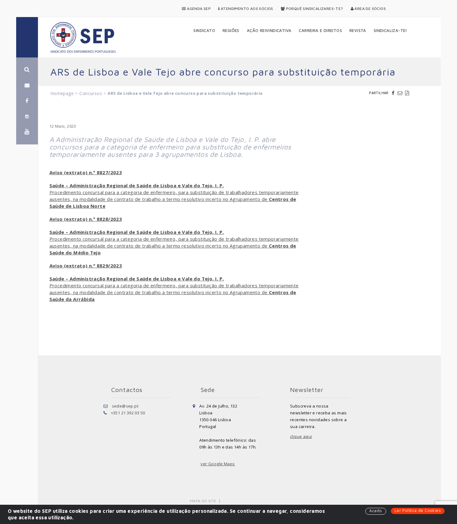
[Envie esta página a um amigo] (401, 93)
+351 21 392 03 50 (128, 413)
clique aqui (301, 436)
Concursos (90, 93)
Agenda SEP (198, 8)
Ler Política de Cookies (418, 510)
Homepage (62, 93)
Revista (357, 30)
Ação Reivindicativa (269, 30)
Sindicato (204, 30)
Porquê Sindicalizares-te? (314, 8)
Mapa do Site (203, 501)
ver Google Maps (218, 464)
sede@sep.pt (125, 406)
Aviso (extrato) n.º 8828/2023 (85, 219)
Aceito (375, 510)
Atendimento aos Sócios (246, 8)
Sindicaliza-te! (390, 30)
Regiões (231, 30)
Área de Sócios (369, 8)
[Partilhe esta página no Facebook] (394, 93)
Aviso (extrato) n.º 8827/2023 (85, 172)
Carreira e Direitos (320, 30)
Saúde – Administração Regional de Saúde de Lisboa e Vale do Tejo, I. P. (136, 185)
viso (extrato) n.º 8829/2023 (87, 265)
